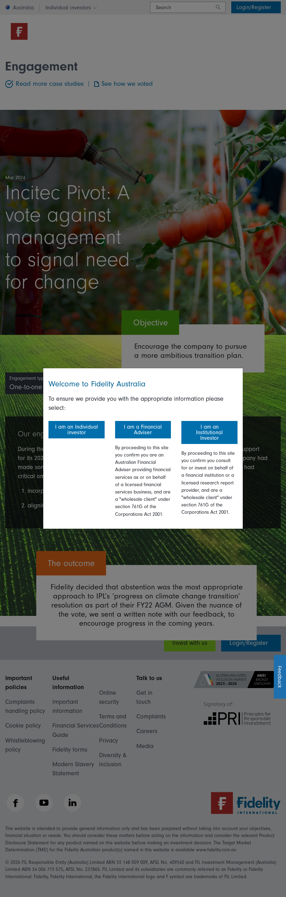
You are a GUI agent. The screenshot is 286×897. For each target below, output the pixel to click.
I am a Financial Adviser (143, 430)
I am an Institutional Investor (209, 432)
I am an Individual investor (76, 430)
